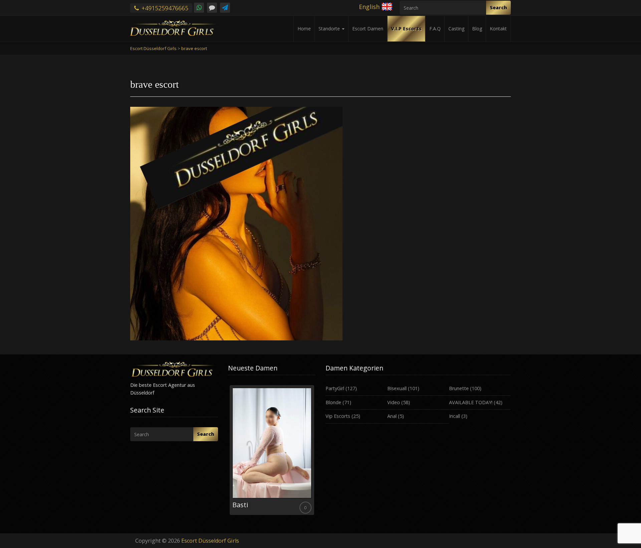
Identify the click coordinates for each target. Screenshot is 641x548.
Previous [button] (228, 452)
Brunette (459, 388)
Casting (456, 28)
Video (393, 402)
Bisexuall (397, 388)
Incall (454, 416)
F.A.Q (435, 28)
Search (498, 7)
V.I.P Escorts (406, 28)
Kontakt (498, 28)
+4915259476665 (164, 8)
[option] (272, 450)
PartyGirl (335, 388)
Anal (392, 416)
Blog (477, 28)
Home (304, 28)
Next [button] (315, 452)
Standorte (329, 28)
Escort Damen (367, 28)
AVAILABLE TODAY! (470, 402)
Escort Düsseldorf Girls (210, 540)
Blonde (333, 402)
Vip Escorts (338, 416)
